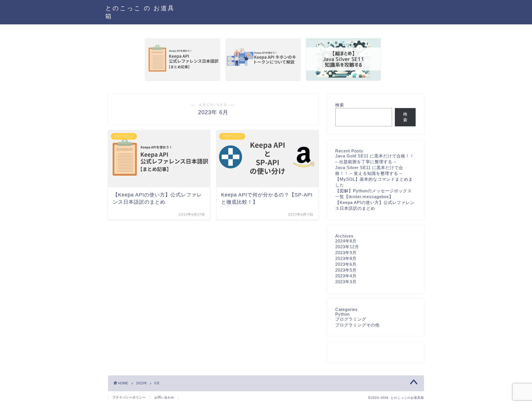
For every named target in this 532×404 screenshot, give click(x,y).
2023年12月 (347, 246)
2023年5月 (346, 270)
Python (342, 314)
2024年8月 (346, 241)
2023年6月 (346, 264)
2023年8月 (346, 258)
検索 (339, 105)
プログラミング (350, 319)
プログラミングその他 (357, 325)
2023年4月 (346, 275)
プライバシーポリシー (129, 397)
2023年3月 (346, 281)
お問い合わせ (164, 397)
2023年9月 (346, 252)
